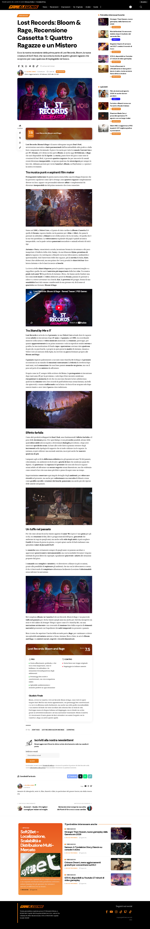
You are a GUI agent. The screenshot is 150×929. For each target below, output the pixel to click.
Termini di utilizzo (48, 765)
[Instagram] (88, 786)
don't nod (35, 730)
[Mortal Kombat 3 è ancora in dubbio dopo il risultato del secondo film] (103, 34)
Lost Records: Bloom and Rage (53, 730)
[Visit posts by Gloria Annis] (19, 786)
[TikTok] (121, 911)
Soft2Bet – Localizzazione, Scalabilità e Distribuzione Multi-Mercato (37, 841)
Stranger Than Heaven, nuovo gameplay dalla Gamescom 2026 (121, 21)
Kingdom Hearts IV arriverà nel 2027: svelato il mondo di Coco (121, 46)
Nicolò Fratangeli (72, 837)
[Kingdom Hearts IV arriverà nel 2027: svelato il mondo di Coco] (103, 46)
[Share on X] (22, 66)
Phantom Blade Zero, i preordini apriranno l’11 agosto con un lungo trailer (120, 115)
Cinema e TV (115, 39)
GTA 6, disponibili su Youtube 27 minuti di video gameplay (84, 879)
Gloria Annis (31, 71)
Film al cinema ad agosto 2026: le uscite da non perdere (119, 93)
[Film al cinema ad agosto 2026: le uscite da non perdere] (103, 93)
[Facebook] (106, 911)
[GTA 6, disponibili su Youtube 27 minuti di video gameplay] (103, 59)
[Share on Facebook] (18, 66)
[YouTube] (85, 786)
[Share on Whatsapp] (26, 66)
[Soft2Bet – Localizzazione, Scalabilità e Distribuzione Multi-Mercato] (40, 865)
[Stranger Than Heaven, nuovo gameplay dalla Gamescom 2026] (103, 22)
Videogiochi (23, 16)
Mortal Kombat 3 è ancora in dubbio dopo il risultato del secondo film (120, 33)
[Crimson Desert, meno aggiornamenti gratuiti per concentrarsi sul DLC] (121, 864)
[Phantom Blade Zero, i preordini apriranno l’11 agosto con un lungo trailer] (103, 116)
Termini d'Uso (41, 2)
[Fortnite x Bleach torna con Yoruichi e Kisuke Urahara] (103, 106)
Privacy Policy (29, 2)
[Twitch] (91, 786)
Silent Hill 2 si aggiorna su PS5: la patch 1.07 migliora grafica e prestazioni (121, 128)
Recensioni (61, 71)
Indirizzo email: (32, 751)
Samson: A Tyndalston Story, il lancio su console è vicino (83, 848)
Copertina (70, 730)
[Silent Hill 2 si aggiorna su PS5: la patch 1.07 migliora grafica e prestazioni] (103, 128)
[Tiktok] (130, 911)
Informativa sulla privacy (38, 768)
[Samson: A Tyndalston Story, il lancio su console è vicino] (121, 849)
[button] (143, 2)
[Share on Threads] (33, 66)
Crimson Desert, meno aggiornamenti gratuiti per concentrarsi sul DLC (82, 863)
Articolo (25, 828)
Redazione (25, 890)
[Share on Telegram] (29, 66)
